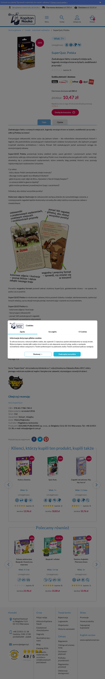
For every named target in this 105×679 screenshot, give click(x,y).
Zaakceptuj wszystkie (67, 354)
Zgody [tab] (22, 332)
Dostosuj (37, 354)
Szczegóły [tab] (53, 332)
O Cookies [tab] (83, 332)
